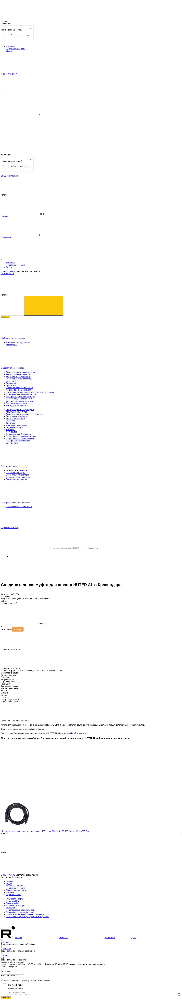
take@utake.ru (7, 274)
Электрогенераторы (10, 466)
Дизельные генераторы (16, 470)
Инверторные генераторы (18, 477)
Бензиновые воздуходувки (18, 377)
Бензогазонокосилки (15, 418)
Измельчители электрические (19, 388)
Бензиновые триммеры (16, 416)
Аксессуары (11, 345)
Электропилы (12, 443)
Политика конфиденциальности (20, 910)
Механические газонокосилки (19, 390)
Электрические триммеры (18, 441)
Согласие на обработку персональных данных (27, 917)
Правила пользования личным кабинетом (25, 914)
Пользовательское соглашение (20, 912)
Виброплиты (11, 383)
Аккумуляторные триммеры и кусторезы (24, 414)
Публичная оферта (14, 899)
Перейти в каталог (9, 528)
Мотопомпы (11, 432)
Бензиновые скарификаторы (19, 379)
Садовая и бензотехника (12, 368)
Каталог (9, 881)
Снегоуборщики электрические (20, 438)
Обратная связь (13, 895)
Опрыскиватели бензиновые (19, 434)
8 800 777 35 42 (8, 875)
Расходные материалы (16, 405)
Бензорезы (11, 421)
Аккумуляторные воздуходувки (20, 410)
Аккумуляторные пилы (16, 412)
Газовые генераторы (15, 473)
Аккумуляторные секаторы (18, 374)
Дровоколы (11, 385)
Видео (9, 51)
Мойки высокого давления (13, 338)
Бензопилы (11, 381)
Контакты (10, 892)
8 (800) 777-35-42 (9, 271)
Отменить (5, 317)
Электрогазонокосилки (16, 403)
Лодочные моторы (14, 427)
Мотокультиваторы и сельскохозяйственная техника (30, 392)
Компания (10, 46)
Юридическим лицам (15, 905)
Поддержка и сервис (15, 49)
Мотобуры (10, 430)
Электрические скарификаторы (20, 397)
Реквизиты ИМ (12, 903)
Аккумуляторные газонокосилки (20, 372)
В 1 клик (17, 629)
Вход (3, 176)
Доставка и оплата (14, 886)
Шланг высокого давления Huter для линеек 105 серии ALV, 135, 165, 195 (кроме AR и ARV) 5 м (45, 831)
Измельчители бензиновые (18, 425)
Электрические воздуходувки (19, 401)
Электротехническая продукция (15, 502)
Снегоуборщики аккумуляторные (21, 436)
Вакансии (10, 908)
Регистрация (12, 176)
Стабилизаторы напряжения (19, 507)
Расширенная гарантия (16, 890)
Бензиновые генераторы (17, 475)
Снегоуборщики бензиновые (19, 399)
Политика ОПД (13, 901)
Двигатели (10, 423)
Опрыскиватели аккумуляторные (21, 394)
